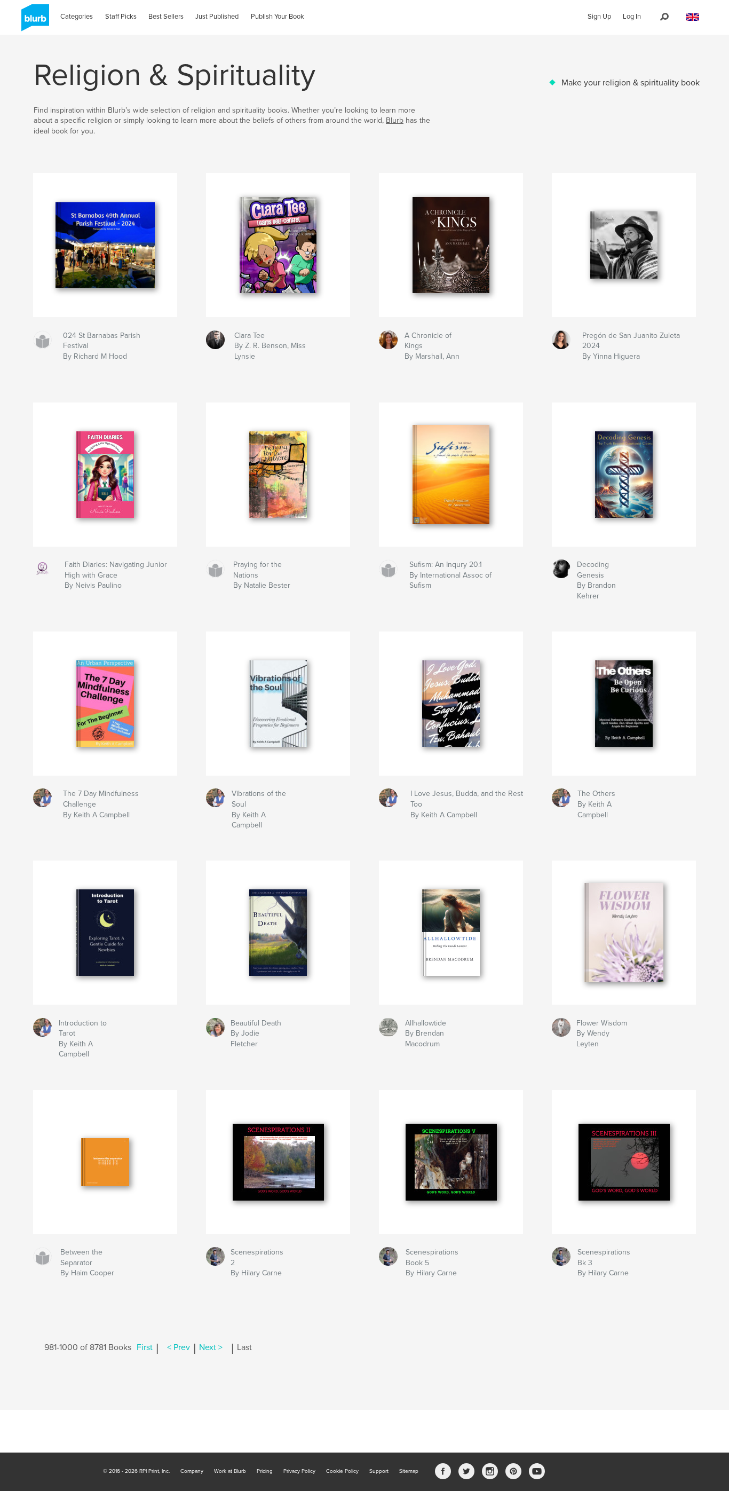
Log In (632, 16)
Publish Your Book (277, 16)
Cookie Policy (342, 1471)
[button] (692, 17)
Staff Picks (121, 16)
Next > (211, 1347)
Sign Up (599, 16)
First (145, 1347)
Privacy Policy (299, 1471)
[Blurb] (33, 22)
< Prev (178, 1347)
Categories (76, 16)
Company (191, 1471)
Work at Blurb (230, 1471)
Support (379, 1471)
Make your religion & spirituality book (630, 82)
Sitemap (408, 1471)
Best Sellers (166, 16)
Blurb (394, 120)
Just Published (217, 16)
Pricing (265, 1471)
